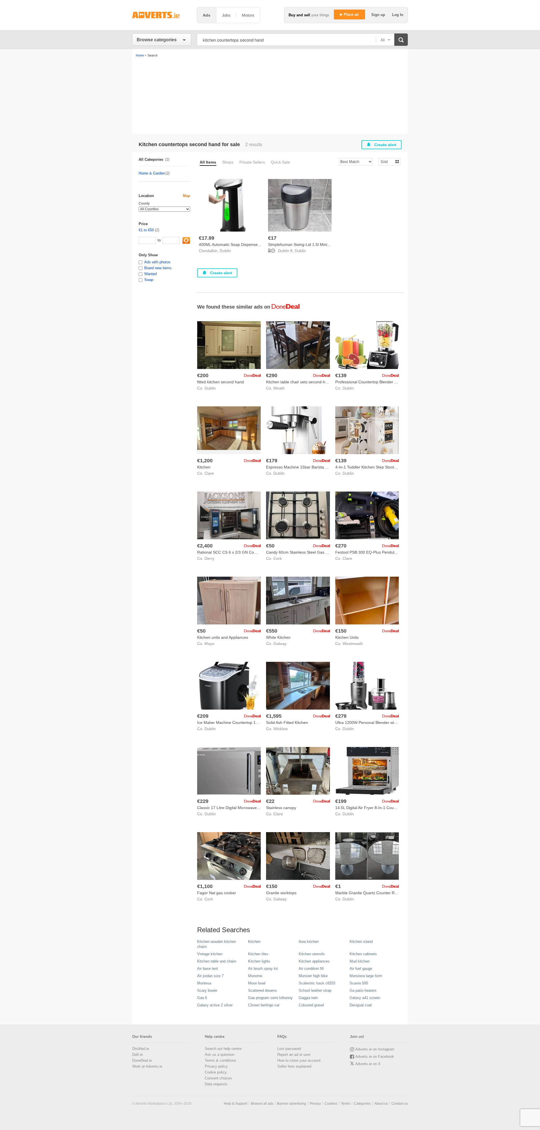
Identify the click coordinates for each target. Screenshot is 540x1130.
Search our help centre (223, 1049)
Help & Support (235, 1104)
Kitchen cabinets (363, 954)
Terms (345, 1104)
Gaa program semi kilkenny (270, 998)
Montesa (204, 983)
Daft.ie (137, 1054)
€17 (272, 238)
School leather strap (315, 990)
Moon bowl (257, 983)
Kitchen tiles (258, 954)
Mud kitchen (360, 961)
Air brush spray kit (263, 968)
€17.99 (206, 238)
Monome (255, 976)
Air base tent (207, 968)
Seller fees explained (294, 1066)
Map (186, 196)
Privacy (315, 1104)
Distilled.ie (140, 1049)
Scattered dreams (262, 990)
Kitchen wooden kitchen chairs (216, 944)
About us (381, 1104)
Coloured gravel (311, 1005)
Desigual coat (361, 1005)
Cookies (331, 1104)
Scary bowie (207, 990)
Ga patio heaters (363, 990)
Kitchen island (361, 941)
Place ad (352, 14)
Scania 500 (359, 983)
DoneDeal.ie (142, 1060)
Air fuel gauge (361, 968)
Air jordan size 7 (210, 976)
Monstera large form (366, 976)
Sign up (378, 15)
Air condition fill (311, 968)
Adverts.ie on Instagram (374, 1049)
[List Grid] (387, 161)
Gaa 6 (202, 998)
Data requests (216, 1084)
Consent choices (218, 1078)
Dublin (225, 250)
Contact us (400, 1104)
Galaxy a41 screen (365, 998)
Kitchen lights (259, 961)
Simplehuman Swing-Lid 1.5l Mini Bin (301, 244)
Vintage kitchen (209, 954)
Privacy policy (216, 1066)
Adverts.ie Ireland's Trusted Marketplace (161, 15)
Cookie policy (216, 1072)
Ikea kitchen (309, 941)
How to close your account (299, 1060)
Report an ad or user (293, 1054)
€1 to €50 (146, 230)
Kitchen (254, 941)
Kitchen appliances (314, 961)
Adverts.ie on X (368, 1064)
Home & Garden (152, 173)
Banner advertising (291, 1104)
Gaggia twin (308, 998)
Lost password (289, 1049)
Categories (362, 1104)
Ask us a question (219, 1054)
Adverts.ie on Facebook (374, 1056)
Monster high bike (313, 976)
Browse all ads (262, 1104)
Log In (397, 15)
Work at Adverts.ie (147, 1066)
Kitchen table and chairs (217, 961)
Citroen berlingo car (264, 1005)
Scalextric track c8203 (317, 983)
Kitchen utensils (312, 954)
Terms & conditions (220, 1060)
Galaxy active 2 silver (215, 1005)
